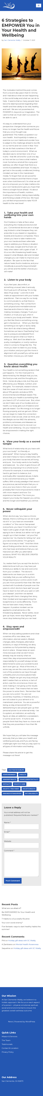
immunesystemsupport (12, 793)
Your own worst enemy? (12, 923)
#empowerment (9, 774)
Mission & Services (9, 1036)
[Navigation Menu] (38, 5)
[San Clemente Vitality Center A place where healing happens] (8, 5)
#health (22, 774)
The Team (6, 1040)
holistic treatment (11, 789)
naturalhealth (31, 793)
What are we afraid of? (11, 908)
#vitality (7, 784)
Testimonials (7, 1044)
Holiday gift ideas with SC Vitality (22, 940)
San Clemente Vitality (12, 40)
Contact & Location (10, 1048)
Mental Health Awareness (27, 944)
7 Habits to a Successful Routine (16, 919)
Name (7, 822)
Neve (10, 1022)
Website (7, 841)
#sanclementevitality (29, 779)
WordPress (30, 1022)
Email (7, 832)
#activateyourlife (16, 770)
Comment (9, 851)
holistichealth (29, 789)
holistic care (19, 784)
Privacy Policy (8, 1052)
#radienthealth (9, 779)
